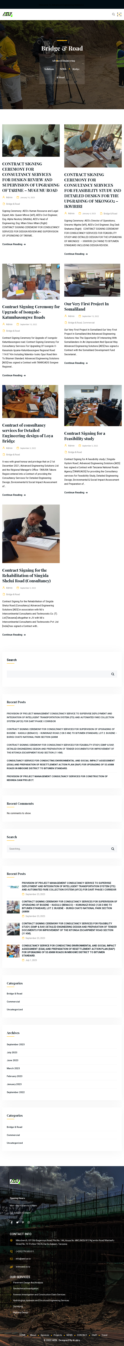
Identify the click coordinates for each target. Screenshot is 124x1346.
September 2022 (16, 1092)
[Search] (114, 847)
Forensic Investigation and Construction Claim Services (39, 1294)
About (33, 1335)
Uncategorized (15, 1009)
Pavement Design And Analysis (28, 1282)
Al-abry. (76, 1340)
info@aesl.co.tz (23, 1258)
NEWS (70, 1335)
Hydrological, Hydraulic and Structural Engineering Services (41, 1300)
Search (12, 660)
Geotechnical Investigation (25, 1288)
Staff (94, 1335)
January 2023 (14, 1084)
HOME (23, 1335)
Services (45, 1335)
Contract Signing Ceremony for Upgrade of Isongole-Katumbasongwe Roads (31, 312)
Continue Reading (12, 244)
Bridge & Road (13, 204)
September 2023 (16, 1044)
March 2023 (13, 1068)
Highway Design (20, 1312)
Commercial (89, 322)
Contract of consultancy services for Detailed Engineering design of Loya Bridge (27, 433)
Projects (58, 1335)
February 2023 (14, 1076)
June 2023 (12, 1060)
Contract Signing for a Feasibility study (84, 436)
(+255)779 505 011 (25, 1251)
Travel (104, 1335)
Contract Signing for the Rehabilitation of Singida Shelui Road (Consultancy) (26, 575)
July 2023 (12, 1052)
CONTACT (82, 1335)
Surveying (18, 1306)
